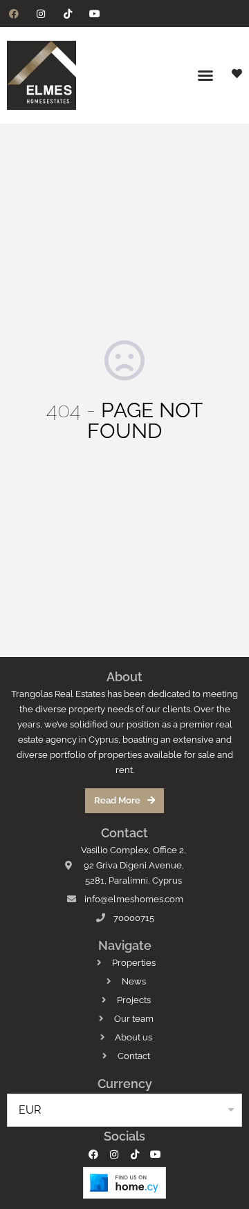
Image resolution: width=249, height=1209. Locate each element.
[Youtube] (95, 13)
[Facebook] (13, 13)
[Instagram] (40, 13)
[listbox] (124, 1110)
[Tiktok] (67, 13)
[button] (205, 75)
